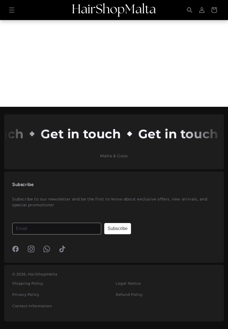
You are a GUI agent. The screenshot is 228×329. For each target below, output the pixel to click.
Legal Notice (128, 283)
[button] (12, 10)
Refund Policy (129, 294)
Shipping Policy (27, 283)
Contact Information (32, 306)
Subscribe (118, 228)
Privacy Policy (25, 294)
